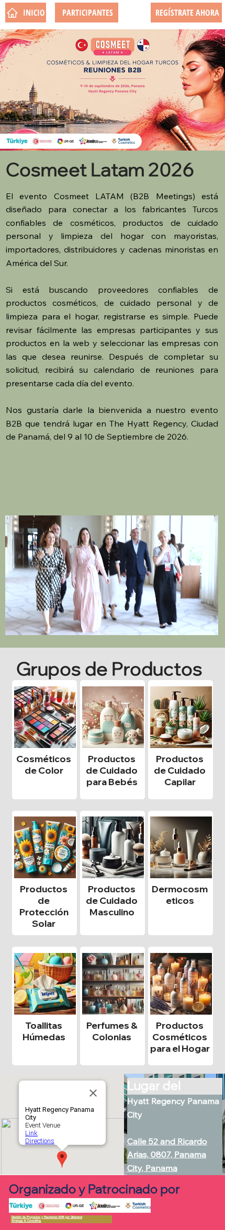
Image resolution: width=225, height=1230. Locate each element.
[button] (200, 622)
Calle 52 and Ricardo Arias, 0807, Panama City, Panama (167, 1154)
